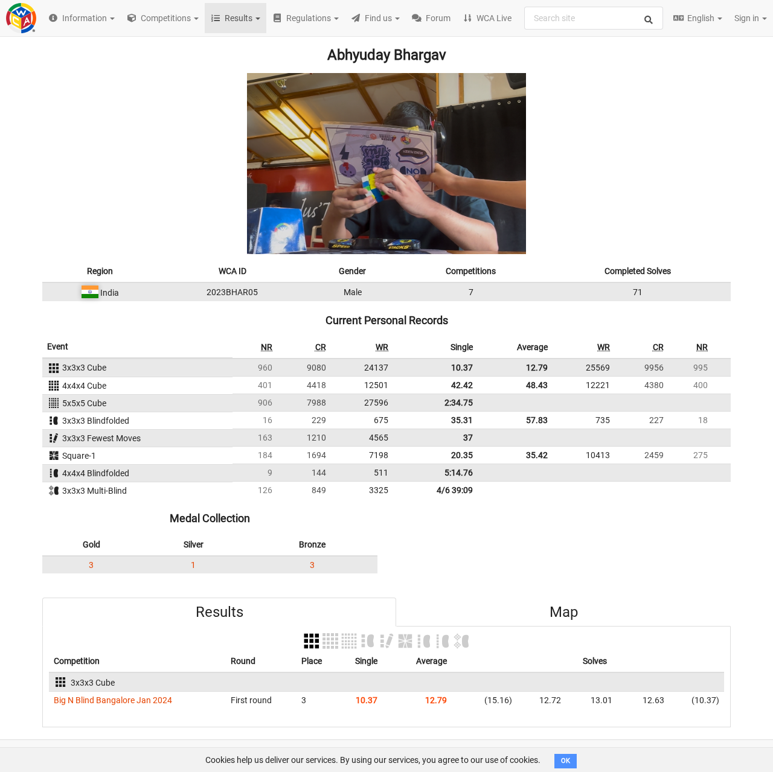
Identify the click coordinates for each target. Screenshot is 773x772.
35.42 (537, 455)
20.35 (462, 455)
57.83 (537, 420)
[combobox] (593, 18)
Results (219, 612)
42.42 (462, 385)
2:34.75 (458, 402)
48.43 (537, 385)
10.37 (462, 367)
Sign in (747, 18)
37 (468, 437)
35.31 (462, 420)
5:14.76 (458, 472)
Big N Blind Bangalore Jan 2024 (113, 700)
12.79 (537, 367)
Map (564, 612)
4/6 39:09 (455, 490)
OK (565, 761)
